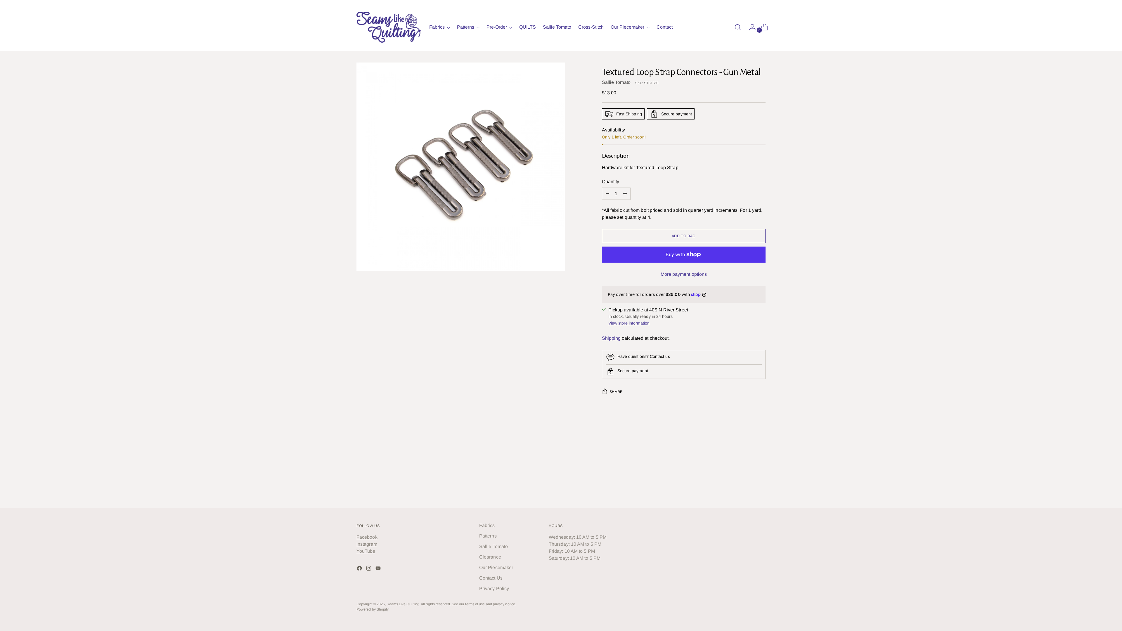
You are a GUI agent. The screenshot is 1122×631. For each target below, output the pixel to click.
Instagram (366, 544)
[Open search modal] (738, 27)
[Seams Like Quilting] (388, 27)
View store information (629, 323)
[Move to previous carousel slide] (747, 447)
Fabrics (487, 525)
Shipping (611, 338)
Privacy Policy (494, 588)
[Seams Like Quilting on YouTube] (378, 569)
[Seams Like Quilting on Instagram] (369, 569)
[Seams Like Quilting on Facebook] (359, 569)
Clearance (490, 556)
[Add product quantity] (607, 194)
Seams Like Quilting (403, 604)
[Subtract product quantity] (625, 194)
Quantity (610, 181)
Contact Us (491, 577)
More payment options (684, 274)
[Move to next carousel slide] (761, 447)
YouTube (365, 551)
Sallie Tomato (616, 82)
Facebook (367, 537)
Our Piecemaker (496, 567)
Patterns (488, 535)
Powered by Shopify (372, 609)
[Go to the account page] (750, 27)
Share (616, 392)
